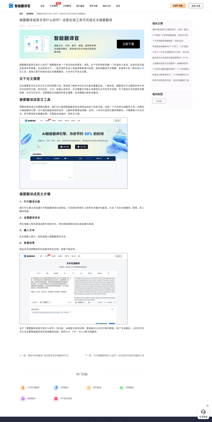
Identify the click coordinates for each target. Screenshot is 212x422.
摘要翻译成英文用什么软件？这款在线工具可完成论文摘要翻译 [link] (61, 14)
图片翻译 (80, 5)
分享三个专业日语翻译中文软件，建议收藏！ (171, 52)
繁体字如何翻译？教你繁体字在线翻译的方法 (48, 355)
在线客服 (203, 417)
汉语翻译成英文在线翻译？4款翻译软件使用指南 (171, 63)
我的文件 (107, 5)
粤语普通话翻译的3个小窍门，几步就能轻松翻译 (171, 46)
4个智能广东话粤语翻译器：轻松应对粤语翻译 (171, 35)
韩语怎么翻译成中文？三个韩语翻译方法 (170, 74)
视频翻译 (129, 387)
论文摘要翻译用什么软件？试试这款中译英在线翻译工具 (119, 355)
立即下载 (128, 44)
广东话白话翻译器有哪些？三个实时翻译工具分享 (171, 69)
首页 (43, 5)
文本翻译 (54, 5)
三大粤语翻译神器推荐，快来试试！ (168, 40)
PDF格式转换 (66, 398)
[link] (21, 14)
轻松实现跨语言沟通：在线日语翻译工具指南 (171, 80)
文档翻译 (67, 5)
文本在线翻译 (33, 387)
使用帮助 (29, 14)
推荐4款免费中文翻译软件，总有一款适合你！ (171, 29)
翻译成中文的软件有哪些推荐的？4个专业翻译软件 (171, 57)
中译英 (159, 101)
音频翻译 (31, 398)
